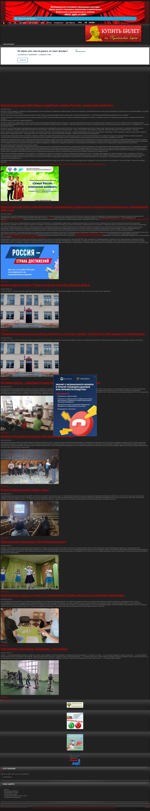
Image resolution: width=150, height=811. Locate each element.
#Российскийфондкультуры (16, 164)
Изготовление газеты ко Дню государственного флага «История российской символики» (63, 595)
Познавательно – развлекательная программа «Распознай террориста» (51, 382)
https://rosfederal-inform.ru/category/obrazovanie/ (91, 234)
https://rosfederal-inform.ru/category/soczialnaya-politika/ (29, 237)
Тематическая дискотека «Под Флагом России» (33, 541)
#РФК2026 (4, 164)
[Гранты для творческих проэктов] (75, 760)
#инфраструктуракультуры (56, 164)
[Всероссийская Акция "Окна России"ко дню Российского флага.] (75, 310)
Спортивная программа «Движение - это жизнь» (34, 648)
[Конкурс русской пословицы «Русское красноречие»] (75, 466)
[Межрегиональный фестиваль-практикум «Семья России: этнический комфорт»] (75, 183)
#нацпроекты (30, 164)
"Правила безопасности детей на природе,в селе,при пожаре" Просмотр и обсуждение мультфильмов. (73, 333)
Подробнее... (5, 203)
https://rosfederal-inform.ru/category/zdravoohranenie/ (19, 235)
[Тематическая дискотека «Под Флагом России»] (75, 572)
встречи (49, 217)
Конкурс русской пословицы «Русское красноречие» (37, 436)
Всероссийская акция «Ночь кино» (25, 489)
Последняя (8, 700)
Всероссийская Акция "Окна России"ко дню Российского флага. (45, 284)
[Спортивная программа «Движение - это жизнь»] (75, 677)
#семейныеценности (41, 164)
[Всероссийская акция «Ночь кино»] (75, 518)
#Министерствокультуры (98, 164)
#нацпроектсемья (84, 164)
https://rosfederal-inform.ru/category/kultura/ (87, 235)
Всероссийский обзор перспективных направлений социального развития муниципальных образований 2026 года (74, 208)
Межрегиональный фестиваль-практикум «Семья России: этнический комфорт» (57, 105)
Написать (23, 60)
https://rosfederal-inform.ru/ (14, 219)
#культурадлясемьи (72, 164)
